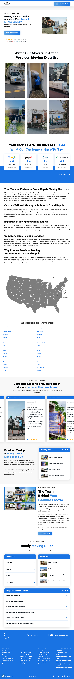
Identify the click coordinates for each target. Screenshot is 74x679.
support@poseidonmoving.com (64, 667)
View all (64, 449)
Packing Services (25, 660)
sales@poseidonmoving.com (63, 656)
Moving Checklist (7, 658)
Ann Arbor (5, 334)
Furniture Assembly (44, 652)
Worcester (5, 359)
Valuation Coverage (44, 658)
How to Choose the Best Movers (56, 457)
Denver (38, 337)
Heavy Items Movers (44, 651)
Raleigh (39, 356)
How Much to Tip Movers (54, 469)
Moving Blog (6, 652)
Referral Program (7, 660)
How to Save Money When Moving (56, 475)
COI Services (42, 662)
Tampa (4, 350)
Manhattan (5, 367)
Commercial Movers (26, 658)
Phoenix (39, 326)
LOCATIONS (41, 8)
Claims (4, 662)
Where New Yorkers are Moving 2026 (56, 580)
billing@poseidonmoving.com (63, 660)
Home (5, 8)
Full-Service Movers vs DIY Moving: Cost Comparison (57, 574)
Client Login (54, 8)
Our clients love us (63, 174)
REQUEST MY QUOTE (12, 32)
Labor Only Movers (44, 660)
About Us (30, 8)
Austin (4, 370)
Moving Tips (8, 562)
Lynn (4, 345)
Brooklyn (5, 364)
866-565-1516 (34, 635)
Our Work (7, 575)
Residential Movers (26, 656)
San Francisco (40, 331)
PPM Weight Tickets (52, 562)
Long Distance (24, 651)
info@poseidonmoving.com (61, 635)
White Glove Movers (26, 664)
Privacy (30, 676)
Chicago (5, 356)
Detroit (4, 342)
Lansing (5, 337)
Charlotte (39, 353)
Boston (5, 361)
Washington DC (40, 367)
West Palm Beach (41, 342)
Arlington (39, 370)
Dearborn (5, 340)
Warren (5, 328)
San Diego (39, 334)
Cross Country (24, 654)
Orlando (5, 353)
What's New (8, 569)
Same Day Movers (43, 649)
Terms (4, 664)
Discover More (45, 533)
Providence (39, 359)
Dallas (38, 350)
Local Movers (24, 649)
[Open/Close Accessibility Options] (3, 676)
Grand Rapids (6, 326)
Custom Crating (43, 656)
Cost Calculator (9, 582)
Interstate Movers (25, 652)
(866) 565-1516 (63, 3)
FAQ (3, 654)
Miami (38, 345)
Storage (22, 662)
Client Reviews (6, 649)
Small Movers (42, 664)
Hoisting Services (43, 654)
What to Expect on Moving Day (56, 463)
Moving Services (17, 8)
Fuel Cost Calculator (52, 568)
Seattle (38, 364)
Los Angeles (40, 328)
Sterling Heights (7, 331)
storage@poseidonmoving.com (64, 664)
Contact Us (66, 8)
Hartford (39, 340)
